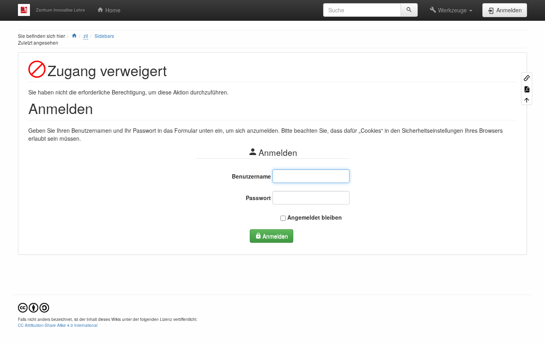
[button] (451, 10)
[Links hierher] (526, 78)
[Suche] (409, 10)
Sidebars (104, 35)
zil (85, 35)
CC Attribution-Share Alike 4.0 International (57, 325)
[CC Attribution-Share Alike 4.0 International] (33, 307)
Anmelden (275, 236)
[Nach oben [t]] (526, 99)
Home (112, 10)
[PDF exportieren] (526, 88)
